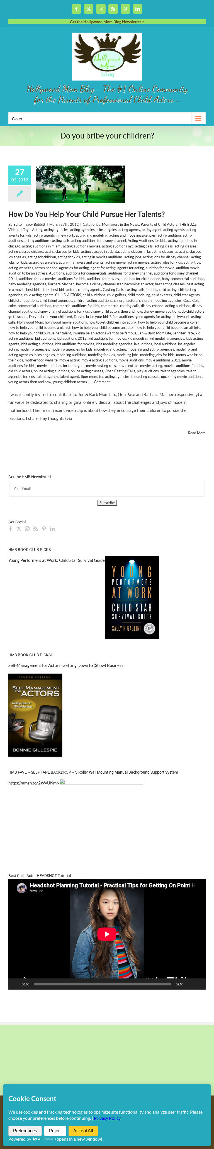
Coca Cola (191, 300)
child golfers (116, 295)
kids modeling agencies (114, 344)
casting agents (89, 289)
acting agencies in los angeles (93, 229)
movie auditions (131, 360)
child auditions (94, 295)
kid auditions (45, 338)
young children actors (70, 382)
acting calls (144, 246)
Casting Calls (113, 289)
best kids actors (63, 289)
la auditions (143, 344)
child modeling (139, 295)
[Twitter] (19, 528)
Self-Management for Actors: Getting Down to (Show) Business (65, 665)
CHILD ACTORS (68, 295)
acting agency (129, 229)
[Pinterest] (44, 528)
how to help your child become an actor (103, 327)
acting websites (20, 268)
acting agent (152, 229)
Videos (13, 229)
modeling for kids (101, 355)
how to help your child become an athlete (167, 327)
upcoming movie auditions (181, 376)
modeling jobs (127, 355)
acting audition (169, 235)
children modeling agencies (160, 300)
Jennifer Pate (183, 333)
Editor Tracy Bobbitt (29, 224)
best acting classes (170, 284)
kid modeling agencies (166, 338)
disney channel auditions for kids (63, 311)
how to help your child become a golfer (168, 322)
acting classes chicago (25, 251)
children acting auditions (93, 300)
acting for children (42, 257)
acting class (163, 246)
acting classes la (164, 251)
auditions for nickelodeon (140, 278)
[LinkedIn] (52, 528)
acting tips (192, 262)
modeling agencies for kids (72, 349)
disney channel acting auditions (165, 305)
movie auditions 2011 (162, 360)
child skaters (162, 295)
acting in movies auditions (102, 257)
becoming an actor (138, 284)
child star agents (187, 295)
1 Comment (100, 382)
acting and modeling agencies (132, 235)
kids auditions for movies (74, 344)
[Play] (15, 984)
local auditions (165, 344)
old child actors (20, 371)
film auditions (123, 316)
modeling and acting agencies (151, 349)
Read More (197, 433)
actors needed (46, 268)
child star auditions (23, 300)
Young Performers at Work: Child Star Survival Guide (56, 560)
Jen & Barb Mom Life (154, 333)
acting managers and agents (81, 262)
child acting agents (39, 295)
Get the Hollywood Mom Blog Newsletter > (107, 21)
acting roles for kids (166, 262)
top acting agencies (114, 376)
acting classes (185, 246)
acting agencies (56, 229)
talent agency (47, 376)
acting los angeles (43, 262)
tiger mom (89, 376)
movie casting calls (101, 365)
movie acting (69, 360)
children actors (125, 300)
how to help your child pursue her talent (39, 333)
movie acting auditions (99, 360)
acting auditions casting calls (47, 240)
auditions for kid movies (38, 278)
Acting (37, 229)
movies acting (151, 365)
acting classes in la (135, 251)
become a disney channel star (99, 284)
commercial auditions (34, 305)
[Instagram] (27, 528)
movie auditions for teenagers (60, 365)
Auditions (56, 273)
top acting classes (145, 376)
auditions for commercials (86, 273)
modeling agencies (34, 349)
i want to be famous (120, 333)
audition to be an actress (27, 273)
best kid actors (38, 289)
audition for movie (160, 268)
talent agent (69, 376)
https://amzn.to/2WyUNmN (34, 782)
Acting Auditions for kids (147, 240)
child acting (168, 289)
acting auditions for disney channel (98, 240)
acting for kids (69, 257)
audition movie (188, 268)
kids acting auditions (37, 344)
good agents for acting (153, 316)
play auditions (148, 371)
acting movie (115, 262)
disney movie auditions (162, 311)
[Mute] (189, 984)
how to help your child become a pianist (39, 327)
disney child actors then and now (116, 311)
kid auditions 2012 (72, 338)
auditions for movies (103, 278)
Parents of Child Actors (159, 224)
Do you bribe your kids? (92, 316)
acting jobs (132, 257)
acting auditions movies (81, 246)
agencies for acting (74, 268)
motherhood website (41, 360)
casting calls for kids (141, 289)
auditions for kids (71, 278)
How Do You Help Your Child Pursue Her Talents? (86, 214)
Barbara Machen (61, 284)
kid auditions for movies (107, 338)
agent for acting (103, 268)
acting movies (138, 262)
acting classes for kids (62, 251)
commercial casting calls (120, 305)
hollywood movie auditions (66, 322)
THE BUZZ (187, 224)
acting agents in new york (53, 235)
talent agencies (172, 371)
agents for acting (130, 268)
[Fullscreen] (198, 984)
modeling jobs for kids (157, 355)
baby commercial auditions (183, 278)
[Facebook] (10, 528)
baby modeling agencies (27, 284)
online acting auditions (51, 371)
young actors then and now (29, 382)
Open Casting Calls (120, 371)
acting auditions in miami (41, 246)
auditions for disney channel (130, 273)
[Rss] (35, 528)
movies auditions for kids (183, 365)
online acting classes (87, 371)
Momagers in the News (120, 224)
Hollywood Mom (30, 322)
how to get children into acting (113, 322)
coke (12, 305)
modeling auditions (71, 355)
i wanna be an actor (88, 333)
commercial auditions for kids (76, 305)
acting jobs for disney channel (166, 257)
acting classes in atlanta (100, 251)
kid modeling (138, 338)
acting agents (174, 229)
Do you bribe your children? (50, 316)
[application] (107, 934)
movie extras (128, 365)
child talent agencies (56, 300)
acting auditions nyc (117, 246)
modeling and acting (110, 349)
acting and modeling (92, 235)
